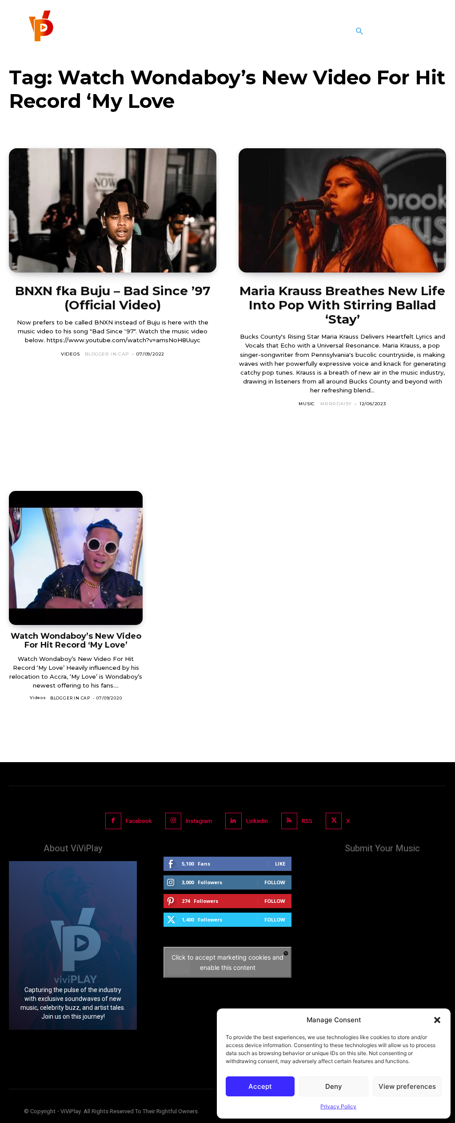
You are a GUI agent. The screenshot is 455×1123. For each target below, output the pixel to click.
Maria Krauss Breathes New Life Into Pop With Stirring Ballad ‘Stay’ (342, 305)
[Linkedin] (233, 821)
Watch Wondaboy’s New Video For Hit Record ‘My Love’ (76, 640)
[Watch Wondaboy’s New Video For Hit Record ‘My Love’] (76, 558)
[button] (437, 1020)
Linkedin (257, 821)
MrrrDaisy (336, 404)
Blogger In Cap (107, 354)
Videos (70, 354)
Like (280, 863)
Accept (260, 1086)
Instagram (199, 821)
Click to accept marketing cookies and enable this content (227, 962)
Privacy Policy (338, 1106)
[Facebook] (113, 821)
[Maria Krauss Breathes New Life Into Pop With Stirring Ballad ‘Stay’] (342, 210)
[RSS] (289, 821)
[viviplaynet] (40, 31)
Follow (274, 882)
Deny (333, 1086)
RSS (307, 821)
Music (307, 404)
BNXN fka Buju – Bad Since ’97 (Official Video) (112, 297)
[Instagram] (173, 821)
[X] (334, 821)
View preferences (407, 1086)
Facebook (139, 821)
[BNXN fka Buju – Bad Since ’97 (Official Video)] (112, 210)
